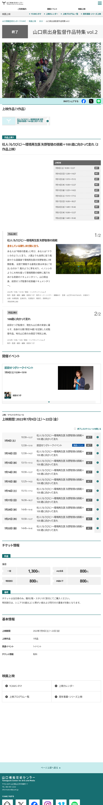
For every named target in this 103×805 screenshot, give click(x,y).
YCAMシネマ (36, 13)
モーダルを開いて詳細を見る (51, 383)
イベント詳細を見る (61, 437)
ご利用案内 (22, 8)
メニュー (100, 3)
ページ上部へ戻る (49, 767)
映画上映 (81, 8)
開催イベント (52, 8)
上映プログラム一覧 (70, 13)
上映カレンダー (52, 13)
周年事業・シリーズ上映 (92, 13)
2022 (41, 21)
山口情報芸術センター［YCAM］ (14, 21)
